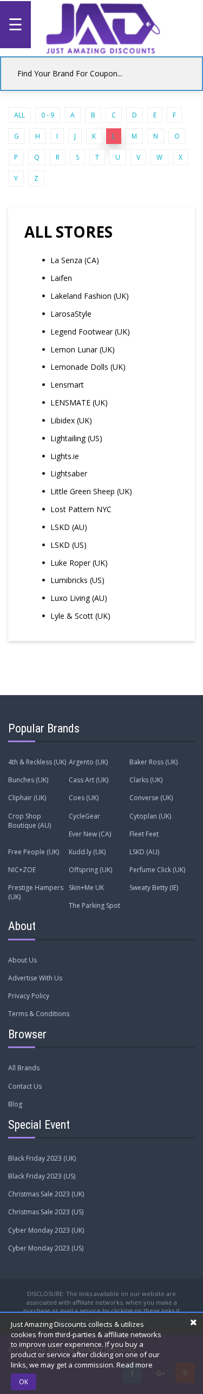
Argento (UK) (88, 762)
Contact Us (25, 1086)
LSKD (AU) (68, 527)
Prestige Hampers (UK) (35, 892)
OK (23, 1381)
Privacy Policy (28, 995)
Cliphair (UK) (27, 797)
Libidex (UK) (71, 420)
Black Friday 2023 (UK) (42, 1158)
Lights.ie (64, 456)
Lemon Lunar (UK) (82, 349)
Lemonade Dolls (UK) (88, 367)
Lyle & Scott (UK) (80, 616)
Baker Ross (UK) (153, 762)
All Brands (24, 1067)
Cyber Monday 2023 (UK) (46, 1230)
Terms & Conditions (38, 1013)
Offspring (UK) (90, 869)
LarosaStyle (70, 314)
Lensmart (67, 384)
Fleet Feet (144, 834)
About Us (22, 960)
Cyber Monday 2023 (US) (45, 1248)
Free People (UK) (33, 851)
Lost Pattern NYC (81, 509)
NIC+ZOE (22, 869)
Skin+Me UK (86, 887)
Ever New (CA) (90, 834)
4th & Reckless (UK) (37, 762)
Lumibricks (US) (77, 580)
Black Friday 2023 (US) (41, 1176)
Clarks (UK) (145, 779)
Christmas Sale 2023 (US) (45, 1211)
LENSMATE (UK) (79, 402)
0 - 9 (47, 115)
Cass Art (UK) (88, 779)
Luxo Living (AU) (78, 598)
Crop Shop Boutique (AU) (29, 820)
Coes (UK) (84, 797)
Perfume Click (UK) (157, 869)
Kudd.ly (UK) (87, 851)
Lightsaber (68, 473)
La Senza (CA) (74, 260)
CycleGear (84, 816)
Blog (15, 1104)
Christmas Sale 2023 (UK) (46, 1194)
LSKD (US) (68, 545)
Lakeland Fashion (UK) (89, 296)
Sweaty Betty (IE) (153, 887)
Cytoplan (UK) (150, 816)
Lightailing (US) (76, 438)
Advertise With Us (35, 978)
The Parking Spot (94, 905)
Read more (134, 1365)
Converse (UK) (151, 797)
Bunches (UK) (28, 779)
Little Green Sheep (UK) (91, 491)
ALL (19, 115)
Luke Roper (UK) (79, 563)
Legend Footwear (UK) (90, 331)
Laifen (61, 278)
